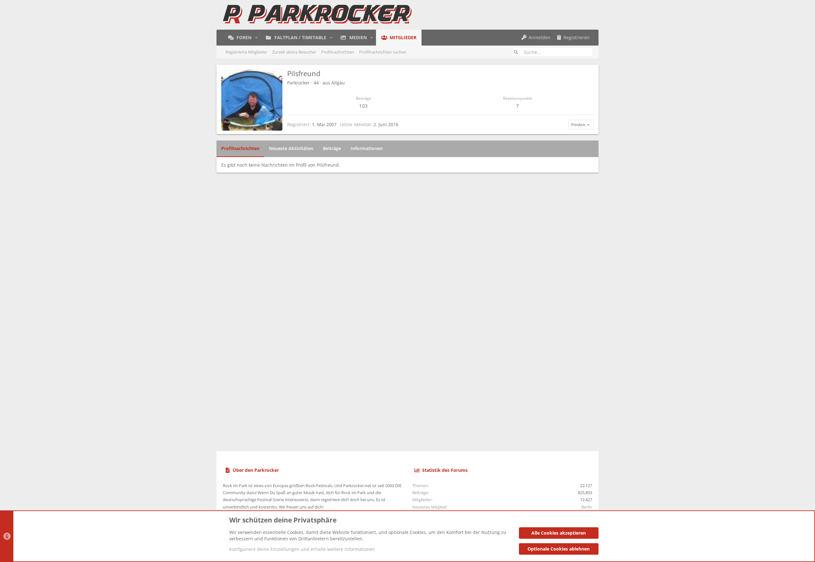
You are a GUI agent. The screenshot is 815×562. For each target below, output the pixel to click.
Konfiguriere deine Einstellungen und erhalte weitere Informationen (302, 549)
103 (363, 106)
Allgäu (338, 83)
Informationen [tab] (367, 148)
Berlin (586, 507)
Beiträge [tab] (332, 148)
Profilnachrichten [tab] (240, 148)
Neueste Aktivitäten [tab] (291, 148)
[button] (256, 37)
